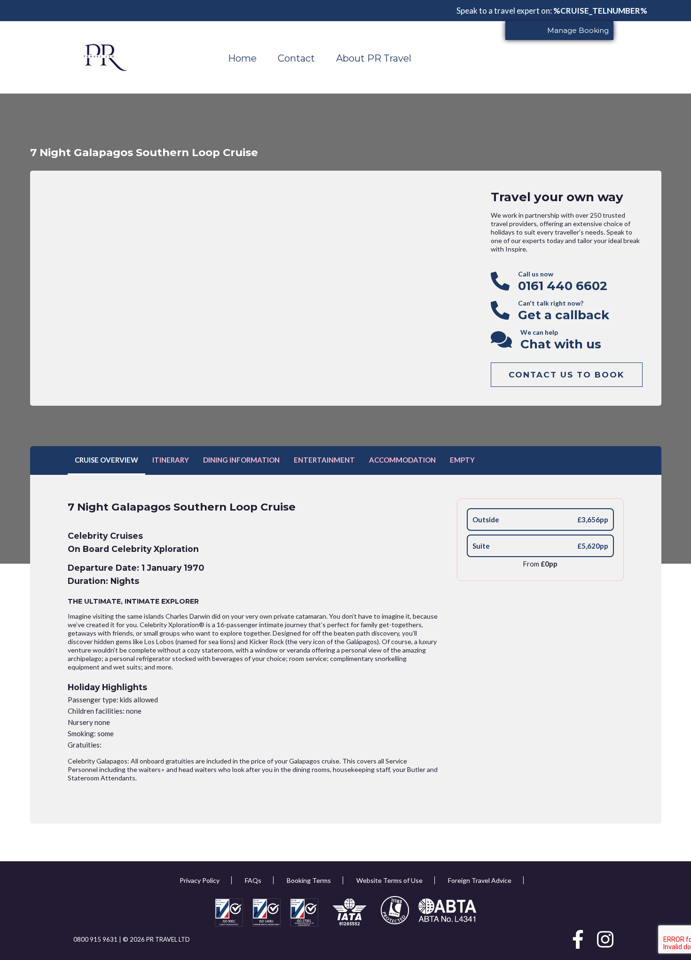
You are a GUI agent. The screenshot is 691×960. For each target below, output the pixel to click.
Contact (296, 58)
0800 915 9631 (96, 939)
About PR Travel (373, 58)
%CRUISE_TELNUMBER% (600, 11)
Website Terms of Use (389, 880)
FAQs (253, 880)
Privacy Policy (200, 880)
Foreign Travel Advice (479, 880)
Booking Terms (309, 880)
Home (242, 58)
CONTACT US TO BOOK (566, 374)
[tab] (106, 460)
